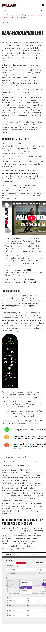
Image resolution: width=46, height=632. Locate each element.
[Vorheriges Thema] (3, 22)
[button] (41, 10)
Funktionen (31, 15)
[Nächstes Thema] (7, 22)
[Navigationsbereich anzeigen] (43, 5)
